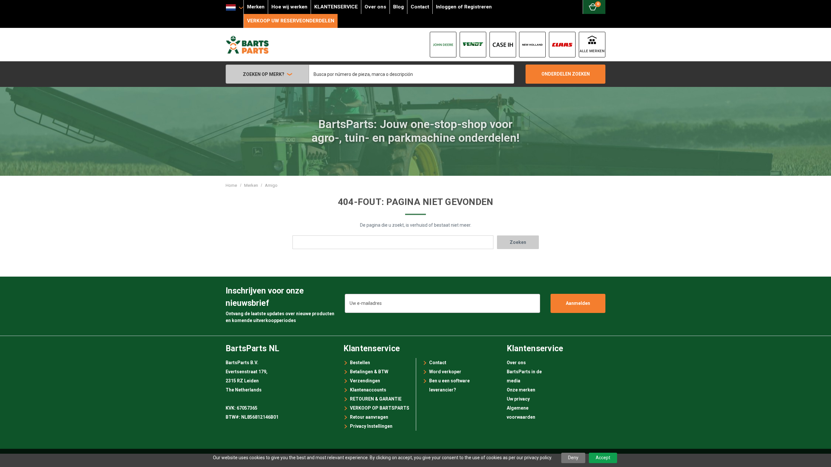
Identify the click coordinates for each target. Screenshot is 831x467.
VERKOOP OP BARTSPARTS (379, 408)
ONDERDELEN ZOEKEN (565, 74)
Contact (420, 7)
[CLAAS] (562, 44)
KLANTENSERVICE (336, 7)
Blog (398, 7)
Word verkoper (445, 371)
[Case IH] (503, 44)
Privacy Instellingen (371, 426)
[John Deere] (443, 44)
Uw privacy (518, 398)
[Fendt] (473, 44)
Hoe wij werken (289, 7)
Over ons (375, 7)
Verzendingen (365, 380)
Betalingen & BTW (369, 371)
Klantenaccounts (368, 389)
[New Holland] (532, 44)
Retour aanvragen (369, 417)
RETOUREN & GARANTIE (376, 398)
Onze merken (521, 389)
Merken (256, 7)
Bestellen (360, 362)
